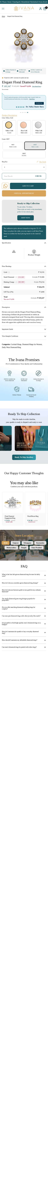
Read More (32, 99)
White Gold (38, 125)
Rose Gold (23, 125)
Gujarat (15, 543)
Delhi (6, 543)
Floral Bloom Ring (33, 516)
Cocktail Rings (16, 344)
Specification (6, 243)
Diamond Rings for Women (32, 344)
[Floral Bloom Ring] (35, 502)
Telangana (27, 543)
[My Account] (40, 8)
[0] (44, 8)
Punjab (23, 548)
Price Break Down (36, 86)
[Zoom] (42, 23)
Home (3, 16)
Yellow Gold (9, 125)
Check (38, 176)
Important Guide (7, 329)
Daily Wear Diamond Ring (11, 347)
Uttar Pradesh (36, 548)
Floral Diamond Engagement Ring (10, 517)
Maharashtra (11, 548)
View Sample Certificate (10, 336)
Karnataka (40, 543)
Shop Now (25, 218)
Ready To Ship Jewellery (24, 457)
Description (6, 307)
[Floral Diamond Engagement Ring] (12, 502)
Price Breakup (6, 266)
